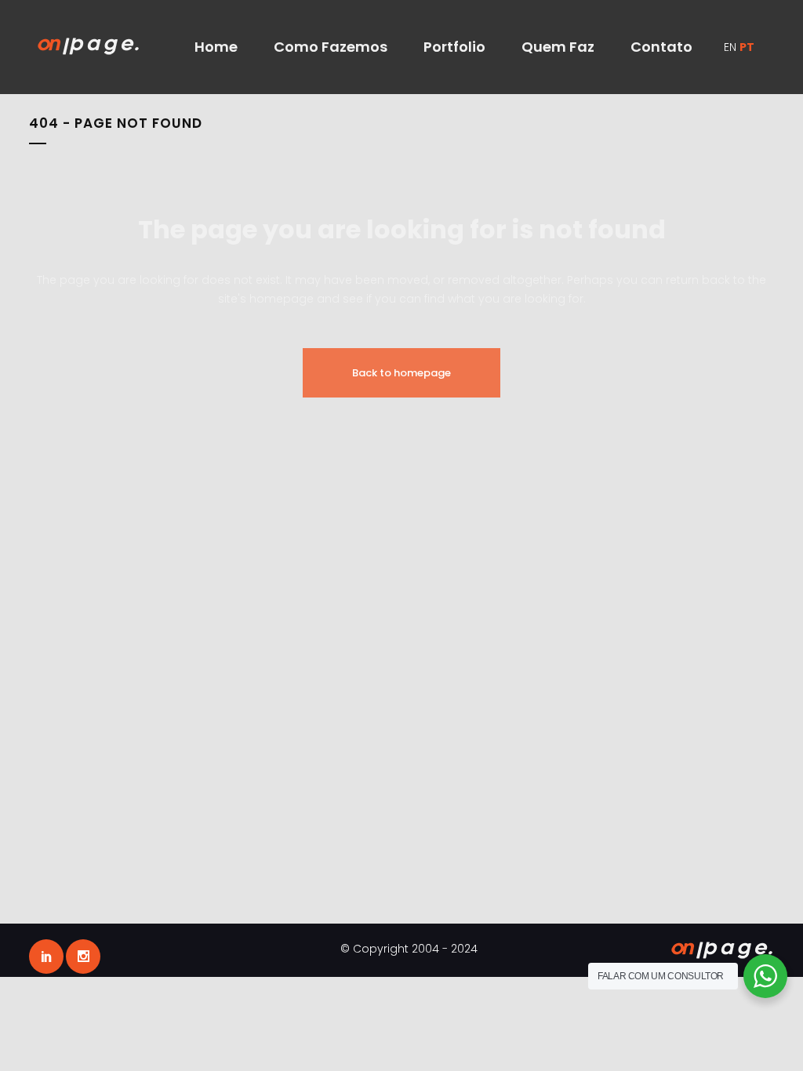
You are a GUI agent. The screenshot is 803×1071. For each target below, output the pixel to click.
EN (730, 47)
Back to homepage (401, 372)
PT (746, 47)
